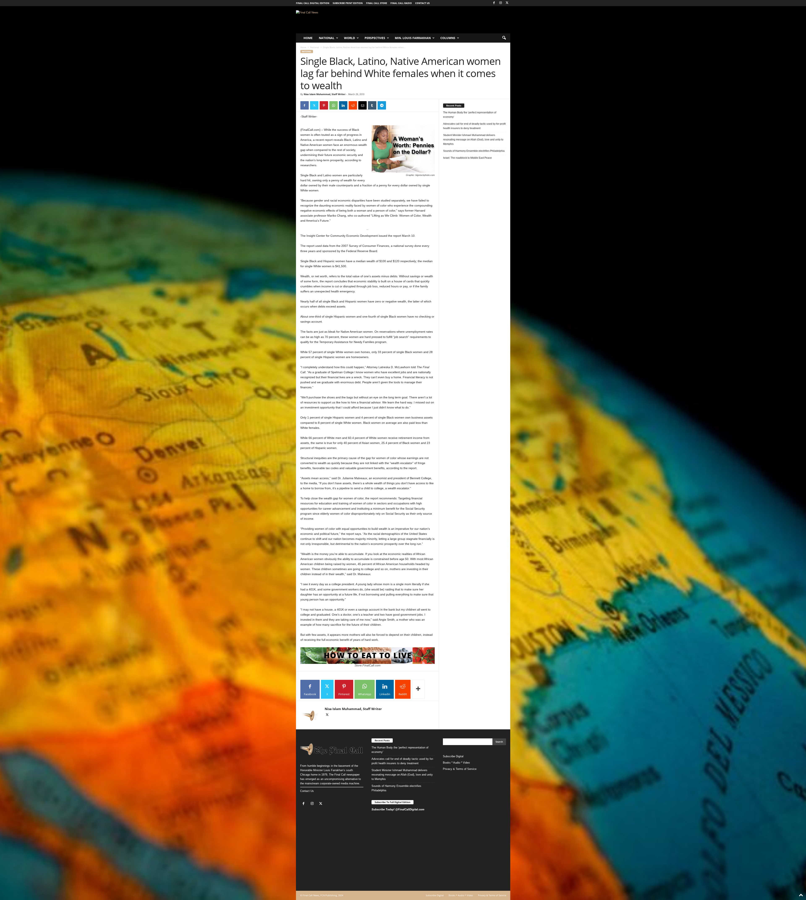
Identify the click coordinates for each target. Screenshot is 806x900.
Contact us (422, 3)
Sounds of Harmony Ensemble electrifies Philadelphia (474, 150)
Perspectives (375, 38)
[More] (418, 689)
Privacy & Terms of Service (459, 768)
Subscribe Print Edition (348, 3)
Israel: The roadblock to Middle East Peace (467, 157)
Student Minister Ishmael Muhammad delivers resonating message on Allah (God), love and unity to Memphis (473, 139)
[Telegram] (382, 105)
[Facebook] (494, 3)
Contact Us (307, 791)
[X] (507, 3)
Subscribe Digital (453, 756)
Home (308, 38)
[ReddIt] (353, 105)
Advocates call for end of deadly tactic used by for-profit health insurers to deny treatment (474, 126)
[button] (504, 38)
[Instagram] (500, 3)
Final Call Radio (401, 3)
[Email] (362, 105)
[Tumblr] (372, 105)
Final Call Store (376, 3)
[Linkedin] (343, 105)
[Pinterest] (324, 105)
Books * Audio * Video (456, 762)
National (326, 38)
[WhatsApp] (333, 105)
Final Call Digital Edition (312, 3)
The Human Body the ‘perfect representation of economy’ (469, 114)
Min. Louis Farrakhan (413, 38)
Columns (447, 38)
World (349, 38)
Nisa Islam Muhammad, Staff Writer (324, 94)
